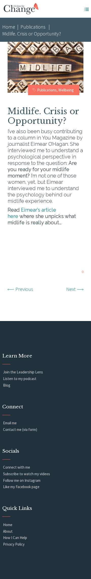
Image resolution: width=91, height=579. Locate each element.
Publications (33, 27)
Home (8, 27)
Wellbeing (66, 90)
